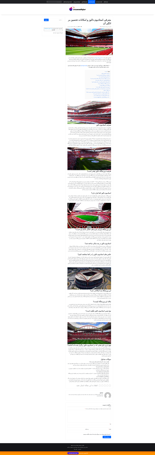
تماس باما (75, 449)
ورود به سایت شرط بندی (73, 453)
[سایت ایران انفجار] (77, 9)
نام (110, 423)
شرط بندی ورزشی (76, 1)
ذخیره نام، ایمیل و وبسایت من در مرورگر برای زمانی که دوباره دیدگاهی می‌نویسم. (96, 434)
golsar (101, 392)
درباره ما (79, 449)
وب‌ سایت (86, 429)
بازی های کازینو (84, 1)
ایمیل (110, 429)
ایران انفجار (106, 1)
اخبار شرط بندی (91, 1)
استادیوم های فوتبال (99, 57)
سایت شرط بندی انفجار (67, 1)
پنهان (106, 71)
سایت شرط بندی (99, 1)
